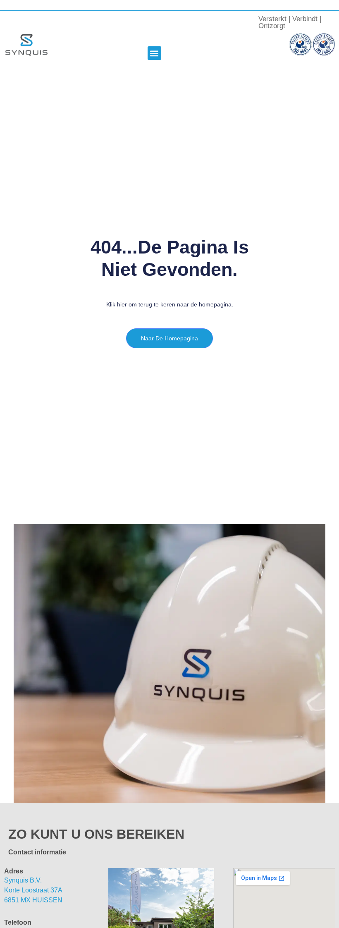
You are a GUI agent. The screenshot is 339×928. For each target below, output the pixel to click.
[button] (154, 53)
